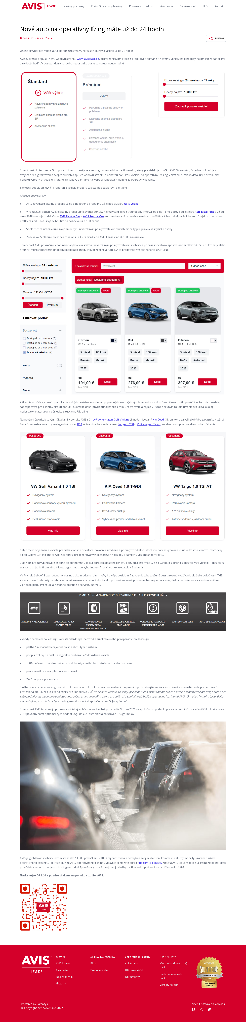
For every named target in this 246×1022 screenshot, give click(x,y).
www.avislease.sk (88, 59)
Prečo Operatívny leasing (106, 6)
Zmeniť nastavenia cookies (208, 1004)
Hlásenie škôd (134, 970)
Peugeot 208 (126, 424)
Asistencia (166, 6)
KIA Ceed (158, 419)
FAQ (205, 6)
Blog (93, 963)
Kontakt (219, 6)
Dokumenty (132, 977)
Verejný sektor (169, 985)
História (61, 983)
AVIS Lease (63, 963)
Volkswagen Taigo (148, 424)
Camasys (42, 1004)
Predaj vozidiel (99, 970)
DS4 (79, 424)
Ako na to (62, 970)
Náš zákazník (64, 977)
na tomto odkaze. (150, 863)
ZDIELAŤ (219, 38)
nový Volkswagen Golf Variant (110, 419)
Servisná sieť (188, 6)
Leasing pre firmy (73, 6)
